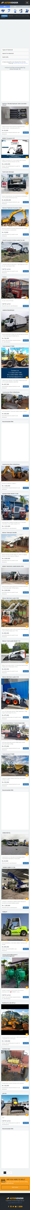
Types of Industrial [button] (7, 50)
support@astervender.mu (15, 1202)
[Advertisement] (15, 34)
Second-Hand (25, 6)
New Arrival (20, 63)
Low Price (25, 63)
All (5, 6)
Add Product (15, 1187)
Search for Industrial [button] (8, 53)
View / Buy (26, 132)
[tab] (15, 49)
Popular (15, 63)
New (15, 6)
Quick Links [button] (5, 57)
